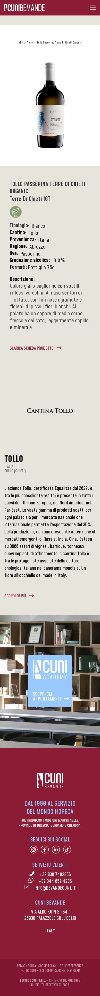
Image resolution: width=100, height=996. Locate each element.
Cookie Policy (47, 966)
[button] (93, 7)
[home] (24, 7)
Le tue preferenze (70, 966)
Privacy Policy (26, 966)
